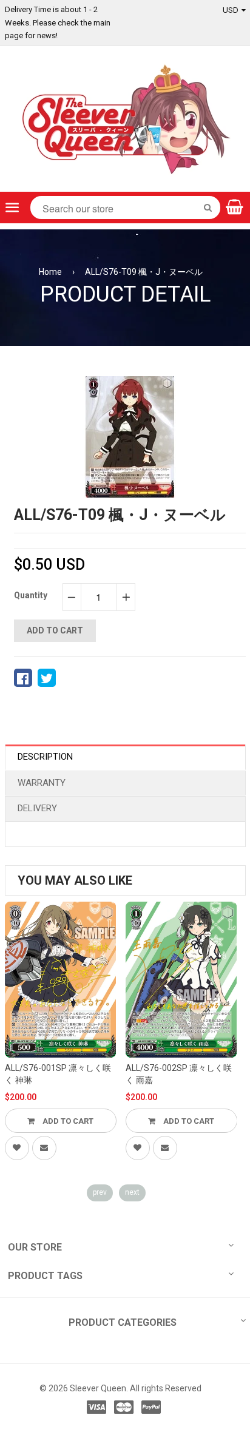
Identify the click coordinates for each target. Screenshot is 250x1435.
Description (45, 756)
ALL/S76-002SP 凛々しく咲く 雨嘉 (179, 1074)
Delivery (37, 808)
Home (50, 272)
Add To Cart (67, 1121)
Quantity (30, 595)
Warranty (42, 782)
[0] (23, 678)
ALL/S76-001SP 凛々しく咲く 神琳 (58, 1074)
